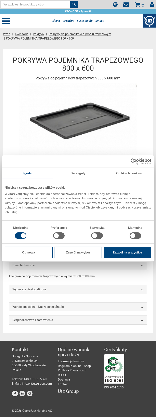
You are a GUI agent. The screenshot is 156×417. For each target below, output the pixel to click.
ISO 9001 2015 (114, 387)
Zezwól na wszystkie (127, 252)
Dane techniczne (23, 265)
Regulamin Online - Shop (74, 366)
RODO (62, 375)
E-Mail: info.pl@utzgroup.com (32, 383)
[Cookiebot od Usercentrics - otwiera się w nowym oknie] (133, 161)
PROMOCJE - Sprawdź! (78, 11)
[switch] (59, 235)
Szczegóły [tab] (78, 173)
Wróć (6, 34)
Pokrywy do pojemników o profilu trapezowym (80, 34)
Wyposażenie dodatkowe (29, 289)
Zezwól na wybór (78, 252)
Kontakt (63, 384)
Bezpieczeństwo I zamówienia (32, 320)
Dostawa (64, 379)
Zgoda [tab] (27, 173)
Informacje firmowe (71, 361)
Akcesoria (21, 34)
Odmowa (28, 252)
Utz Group (68, 391)
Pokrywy (38, 34)
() (142, 5)
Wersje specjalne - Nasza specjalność (38, 307)
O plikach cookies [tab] (129, 173)
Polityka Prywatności (72, 370)
